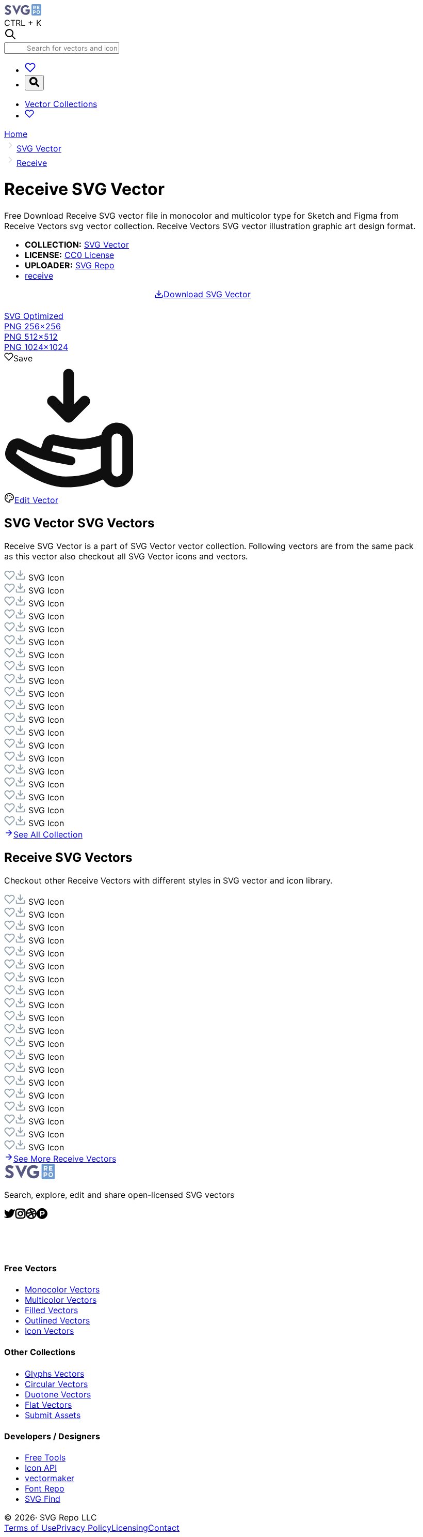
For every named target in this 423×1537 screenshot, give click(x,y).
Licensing (129, 1528)
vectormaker (49, 1478)
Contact (164, 1528)
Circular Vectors (56, 1384)
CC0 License (89, 255)
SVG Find (42, 1499)
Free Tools (45, 1457)
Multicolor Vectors (60, 1300)
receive (39, 275)
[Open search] (34, 82)
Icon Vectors (49, 1331)
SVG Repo (95, 265)
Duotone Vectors (58, 1394)
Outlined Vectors (57, 1320)
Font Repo (44, 1488)
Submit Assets (52, 1415)
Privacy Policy (83, 1528)
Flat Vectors (48, 1404)
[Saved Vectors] (30, 70)
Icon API (41, 1468)
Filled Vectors (51, 1310)
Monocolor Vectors (62, 1289)
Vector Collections (61, 104)
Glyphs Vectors (54, 1373)
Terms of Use (30, 1528)
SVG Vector (106, 244)
